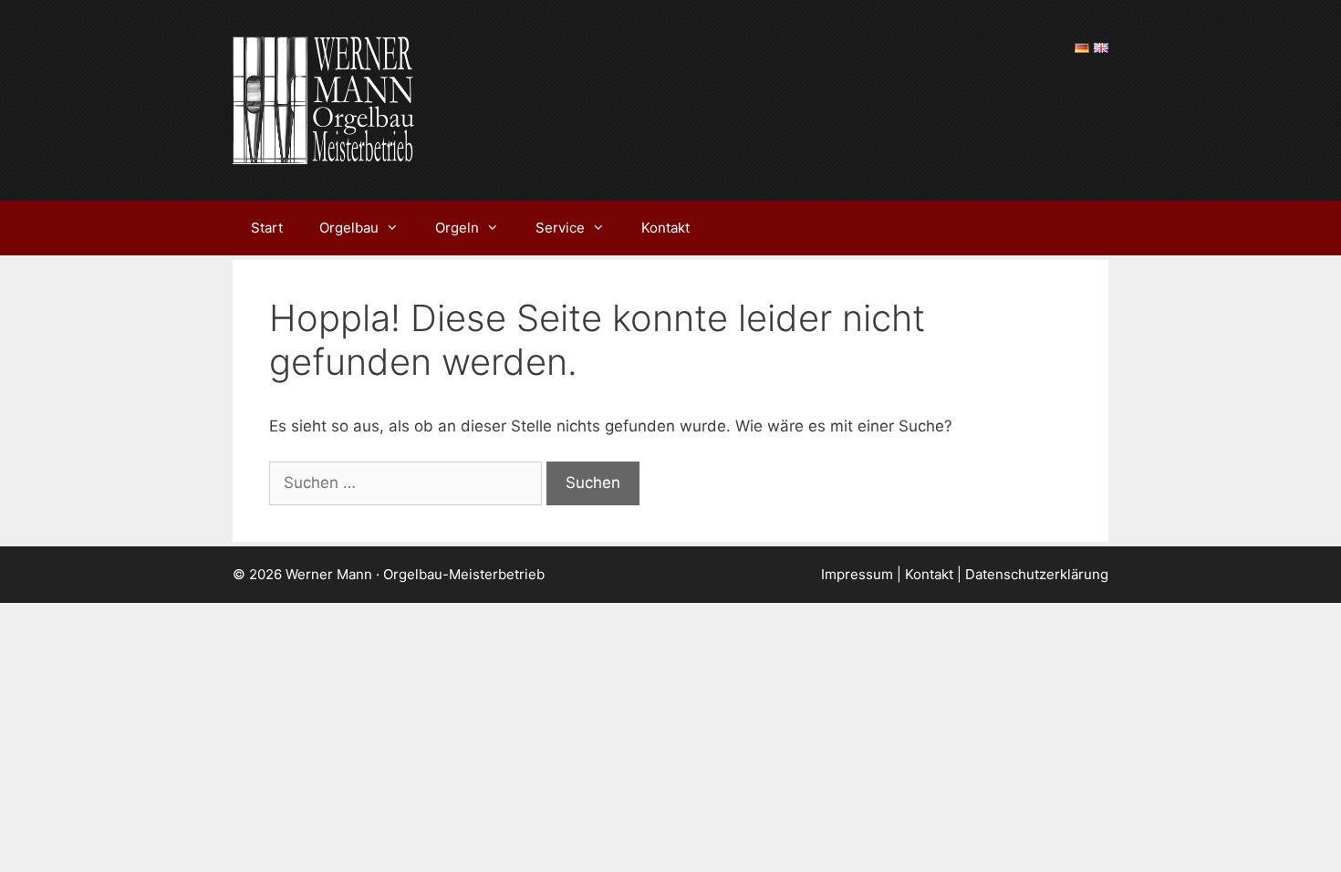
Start (267, 227)
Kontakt (665, 227)
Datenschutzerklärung (1036, 574)
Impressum (857, 574)
